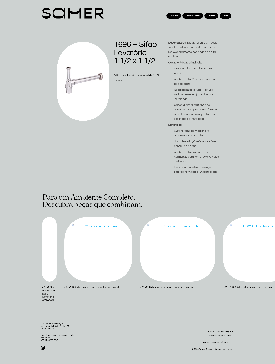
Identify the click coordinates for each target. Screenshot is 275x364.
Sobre (225, 16)
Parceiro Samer (193, 16)
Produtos (174, 16)
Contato (211, 16)
